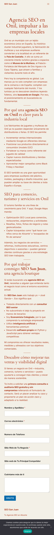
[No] (51, 527)
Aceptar (27, 531)
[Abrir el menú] (48, 3)
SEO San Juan (10, 4)
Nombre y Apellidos (14, 408)
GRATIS (10, 498)
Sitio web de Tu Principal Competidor (22, 461)
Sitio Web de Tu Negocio (17, 448)
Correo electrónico (14, 421)
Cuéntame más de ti (14, 474)
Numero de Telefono (14, 434)
